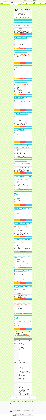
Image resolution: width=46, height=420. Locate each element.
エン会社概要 (27, 414)
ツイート (26, 397)
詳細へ (29, 48)
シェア (19, 397)
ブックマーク (32, 397)
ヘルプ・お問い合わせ (23, 414)
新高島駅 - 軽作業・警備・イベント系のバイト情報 (29, 410)
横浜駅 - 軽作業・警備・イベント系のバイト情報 (21, 410)
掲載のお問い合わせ (29, 414)
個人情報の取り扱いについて (17, 414)
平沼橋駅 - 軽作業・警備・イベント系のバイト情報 (14, 410)
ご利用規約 (20, 414)
